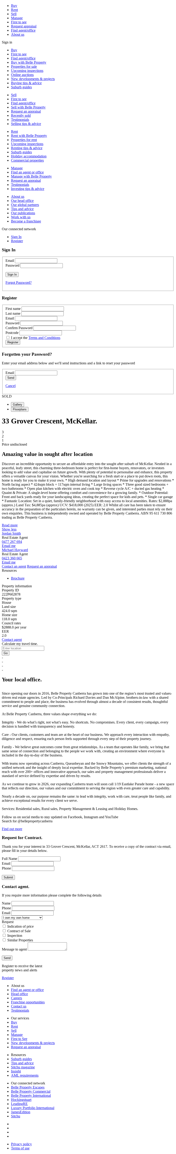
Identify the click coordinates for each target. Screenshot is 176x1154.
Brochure (18, 578)
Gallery (17, 404)
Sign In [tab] (16, 237)
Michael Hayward (15, 550)
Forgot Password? (19, 282)
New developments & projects (33, 79)
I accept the (35, 338)
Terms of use (20, 1148)
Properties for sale (24, 66)
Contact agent (12, 640)
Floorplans (20, 409)
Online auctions (22, 75)
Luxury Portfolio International (32, 1108)
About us (17, 34)
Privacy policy (21, 1144)
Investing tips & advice (27, 189)
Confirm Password (19, 328)
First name (13, 309)
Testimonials (20, 120)
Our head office (22, 201)
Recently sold (21, 115)
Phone (6, 868)
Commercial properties (27, 160)
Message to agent (14, 949)
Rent (14, 10)
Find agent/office (23, 30)
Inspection (14, 935)
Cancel (11, 386)
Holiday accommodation (29, 156)
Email (10, 261)
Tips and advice (22, 209)
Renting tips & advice (26, 148)
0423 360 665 (12, 558)
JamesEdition (20, 1112)
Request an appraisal (26, 111)
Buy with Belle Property (28, 62)
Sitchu (15, 1116)
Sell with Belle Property (28, 107)
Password (12, 265)
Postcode (12, 333)
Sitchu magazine (23, 1067)
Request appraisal (23, 26)
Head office (19, 994)
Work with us (20, 217)
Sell (13, 14)
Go (6, 653)
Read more (10, 525)
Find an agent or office (27, 172)
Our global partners (25, 205)
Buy (14, 6)
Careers (16, 998)
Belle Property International (31, 1095)
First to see (19, 22)
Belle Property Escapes (27, 1087)
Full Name (9, 859)
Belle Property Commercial (30, 1091)
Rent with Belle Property (29, 136)
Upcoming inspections (27, 71)
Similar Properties (20, 940)
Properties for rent (24, 140)
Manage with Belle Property (31, 176)
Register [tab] (17, 241)
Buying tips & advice (26, 83)
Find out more (12, 829)
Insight (16, 1071)
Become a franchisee (26, 221)
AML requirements (24, 1075)
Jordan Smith (11, 533)
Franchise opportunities (28, 1002)
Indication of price (20, 926)
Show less (9, 529)
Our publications (23, 213)
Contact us (18, 1006)
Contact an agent (14, 566)
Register (8, 978)
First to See (19, 1039)
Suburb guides (21, 87)
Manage (17, 18)
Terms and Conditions (44, 338)
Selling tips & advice (26, 124)
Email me (9, 546)
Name (6, 903)
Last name (13, 313)
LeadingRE (19, 1104)
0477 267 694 (12, 542)
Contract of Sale (19, 931)
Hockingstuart (21, 1100)
